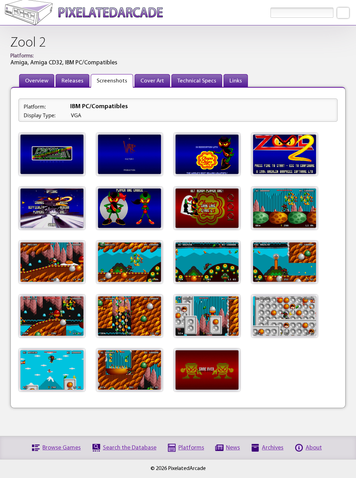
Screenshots (112, 81)
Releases (72, 81)
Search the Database (129, 448)
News (233, 448)
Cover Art (152, 81)
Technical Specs (196, 81)
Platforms (191, 448)
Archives (272, 448)
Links (235, 81)
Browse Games (61, 448)
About (314, 448)
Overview (36, 81)
